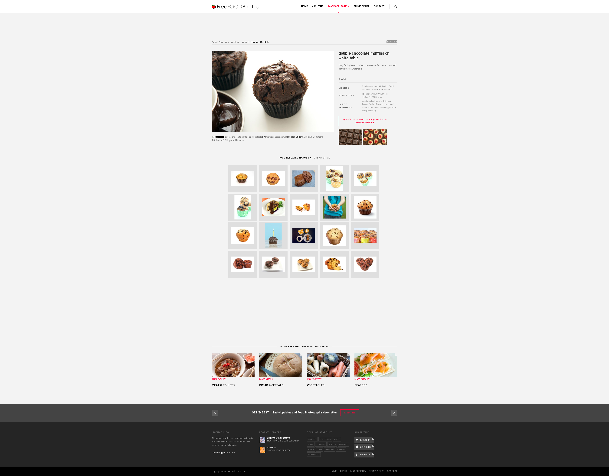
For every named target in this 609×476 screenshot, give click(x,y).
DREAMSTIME (322, 158)
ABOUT (343, 471)
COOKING (321, 444)
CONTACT (392, 471)
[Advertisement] (304, 26)
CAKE (310, 444)
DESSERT (343, 444)
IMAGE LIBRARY (358, 471)
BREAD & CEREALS (271, 385)
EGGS (337, 439)
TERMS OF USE (376, 471)
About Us (317, 6)
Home (304, 6)
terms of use (217, 445)
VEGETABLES (315, 385)
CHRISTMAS (325, 439)
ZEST (319, 449)
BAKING (332, 444)
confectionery (240, 42)
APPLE (311, 449)
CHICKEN (312, 439)
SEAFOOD (360, 385)
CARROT (341, 449)
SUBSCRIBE (349, 412)
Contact (379, 6)
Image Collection (338, 6)
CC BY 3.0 (230, 452)
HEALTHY (329, 449)
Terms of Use (361, 6)
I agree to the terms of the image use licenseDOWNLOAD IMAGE (364, 121)
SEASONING (313, 454)
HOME (334, 471)
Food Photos (220, 42)
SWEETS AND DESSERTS (278, 438)
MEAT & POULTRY (223, 385)
